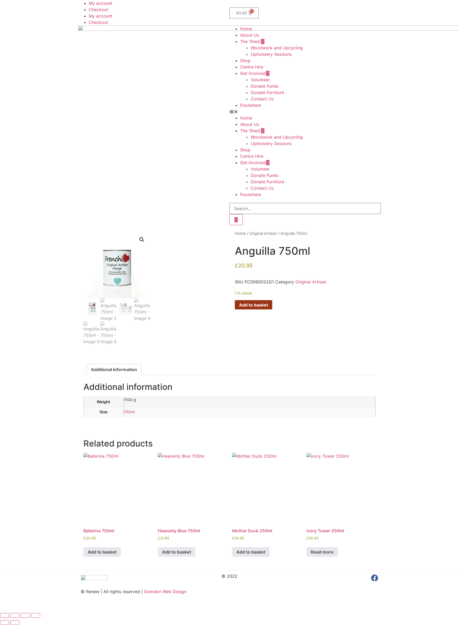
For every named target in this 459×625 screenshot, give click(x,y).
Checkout (98, 9)
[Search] (236, 219)
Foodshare (250, 105)
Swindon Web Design (165, 591)
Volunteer (260, 79)
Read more (322, 552)
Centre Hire (251, 67)
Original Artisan (263, 233)
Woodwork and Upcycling (277, 47)
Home (246, 28)
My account (100, 3)
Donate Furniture (267, 92)
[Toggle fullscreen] (14, 615)
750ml (129, 412)
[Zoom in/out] (4, 615)
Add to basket (253, 305)
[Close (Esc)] (35, 615)
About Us (249, 35)
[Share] (25, 615)
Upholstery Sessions (271, 54)
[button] (305, 111)
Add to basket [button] (102, 552)
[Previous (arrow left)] (4, 622)
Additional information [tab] (114, 369)
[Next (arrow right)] (14, 622)
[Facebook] (374, 577)
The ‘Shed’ (250, 41)
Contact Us (262, 98)
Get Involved (253, 73)
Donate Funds (264, 86)
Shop (245, 60)
